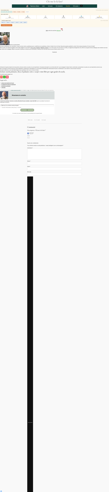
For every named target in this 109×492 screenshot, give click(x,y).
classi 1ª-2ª (3, 22)
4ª (8, 11)
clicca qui (59, 30)
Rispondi (28, 137)
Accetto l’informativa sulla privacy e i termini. (11, 107)
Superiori (27, 11)
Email (28, 166)
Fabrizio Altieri (34, 6)
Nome (29, 161)
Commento (30, 147)
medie (21, 22)
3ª (6, 11)
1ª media (14, 11)
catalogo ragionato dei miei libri (16, 90)
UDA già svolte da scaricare (6, 25)
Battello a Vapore (44, 47)
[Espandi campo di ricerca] (81, 6)
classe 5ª (17, 22)
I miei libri (3, 87)
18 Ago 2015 (31, 133)
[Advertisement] (54, 59)
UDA (47, 30)
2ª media (18, 11)
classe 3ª (8, 22)
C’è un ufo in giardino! (35, 47)
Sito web (29, 171)
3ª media (23, 11)
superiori (25, 22)
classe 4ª (12, 22)
